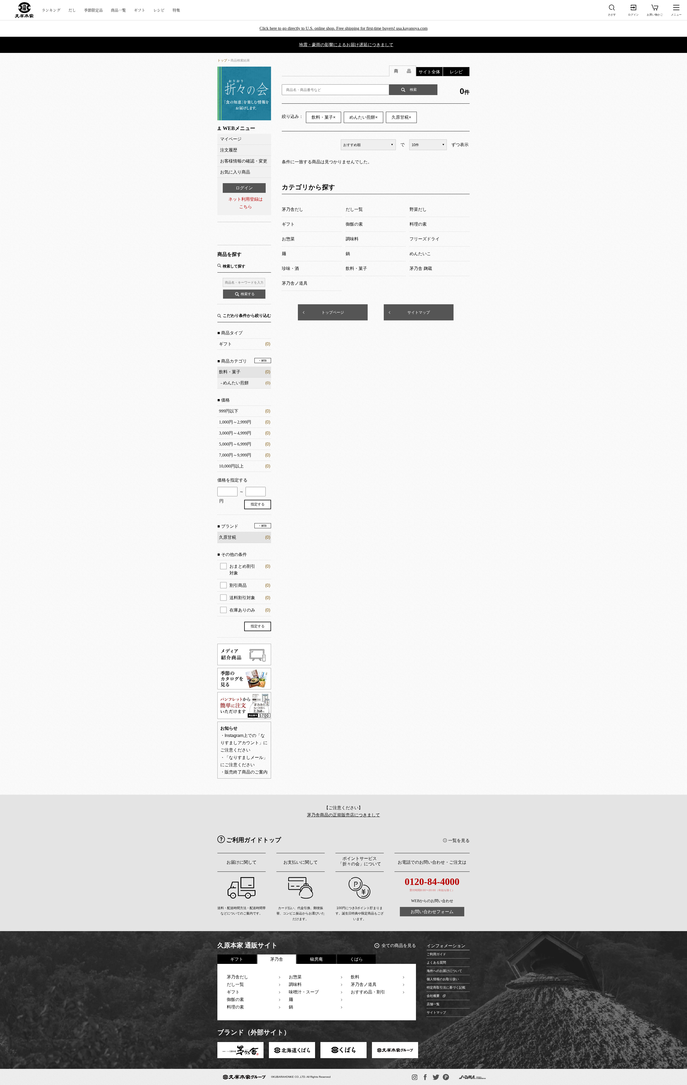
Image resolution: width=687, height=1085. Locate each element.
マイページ (231, 139)
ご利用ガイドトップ (253, 840)
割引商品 (249, 585)
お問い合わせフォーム (432, 911)
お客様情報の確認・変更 (243, 161)
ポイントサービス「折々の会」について (359, 861)
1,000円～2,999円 (235, 422)
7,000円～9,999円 (235, 455)
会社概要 (433, 996)
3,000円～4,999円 (235, 433)
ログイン (244, 188)
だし (72, 10)
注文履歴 (228, 150)
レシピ (159, 10)
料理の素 (235, 1007)
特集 (176, 10)
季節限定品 (93, 10)
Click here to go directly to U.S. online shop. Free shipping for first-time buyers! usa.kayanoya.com (343, 28)
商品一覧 (118, 10)
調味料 (295, 984)
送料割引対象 (249, 597)
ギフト (139, 10)
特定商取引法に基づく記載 (446, 987)
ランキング (51, 10)
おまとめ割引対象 (249, 569)
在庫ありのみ (249, 610)
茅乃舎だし (237, 977)
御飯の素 (235, 999)
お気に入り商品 (235, 172)
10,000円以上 (231, 466)
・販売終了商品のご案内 (244, 772)
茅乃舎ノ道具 (364, 984)
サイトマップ (418, 312)
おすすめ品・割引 (368, 992)
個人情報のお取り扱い (443, 979)
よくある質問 (436, 962)
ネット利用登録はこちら (245, 203)
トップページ (332, 312)
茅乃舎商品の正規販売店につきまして (343, 815)
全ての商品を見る (399, 945)
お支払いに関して (300, 862)
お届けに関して (241, 862)
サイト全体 (429, 72)
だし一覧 (235, 984)
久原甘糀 (401, 117)
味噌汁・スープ (304, 992)
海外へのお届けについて (444, 971)
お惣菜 (295, 977)
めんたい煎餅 (236, 383)
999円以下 (228, 411)
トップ (222, 60)
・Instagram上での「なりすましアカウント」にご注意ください (244, 742)
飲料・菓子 (229, 372)
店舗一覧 (433, 1004)
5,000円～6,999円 (235, 444)
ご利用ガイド (436, 954)
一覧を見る (459, 840)
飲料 (355, 977)
